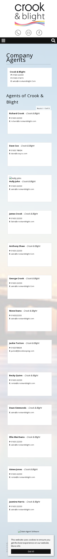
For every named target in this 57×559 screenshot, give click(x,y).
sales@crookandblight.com (22, 189)
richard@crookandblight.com (23, 121)
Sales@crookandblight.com (22, 221)
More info (15, 546)
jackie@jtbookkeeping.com (22, 351)
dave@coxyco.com (19, 153)
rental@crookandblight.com (23, 383)
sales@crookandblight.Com (24, 81)
